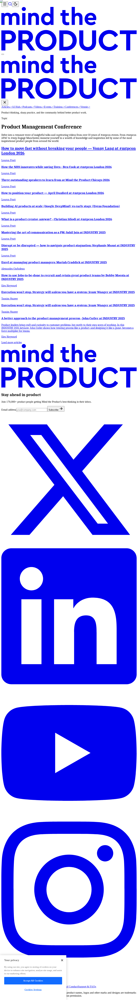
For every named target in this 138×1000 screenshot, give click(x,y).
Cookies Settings (33, 989)
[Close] (62, 960)
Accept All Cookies (33, 980)
